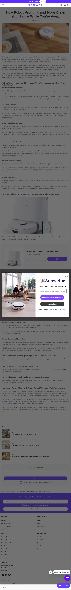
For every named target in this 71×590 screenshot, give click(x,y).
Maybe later (52, 304)
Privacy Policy (61, 309)
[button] (2, 1)
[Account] (65, 5)
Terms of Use (51, 309)
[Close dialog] (65, 276)
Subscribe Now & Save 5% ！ (52, 297)
